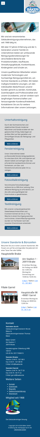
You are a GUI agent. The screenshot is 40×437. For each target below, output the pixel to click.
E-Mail (24, 281)
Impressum (13, 394)
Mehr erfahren (12, 144)
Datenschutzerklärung (17, 391)
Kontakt (12, 384)
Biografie (12, 389)
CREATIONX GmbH (20, 430)
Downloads (13, 386)
